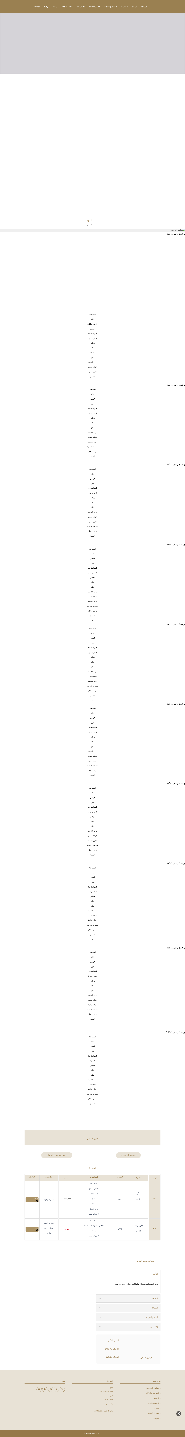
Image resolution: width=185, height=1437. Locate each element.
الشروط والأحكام (152, 1393)
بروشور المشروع (128, 1155)
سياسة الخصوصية (152, 1388)
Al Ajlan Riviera (89, 1433)
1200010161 (98, 1411)
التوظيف (156, 1418)
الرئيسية (156, 1398)
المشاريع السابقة (152, 1403)
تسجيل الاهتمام (153, 1413)
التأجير (156, 1408)
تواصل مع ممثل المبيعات (56, 1155)
